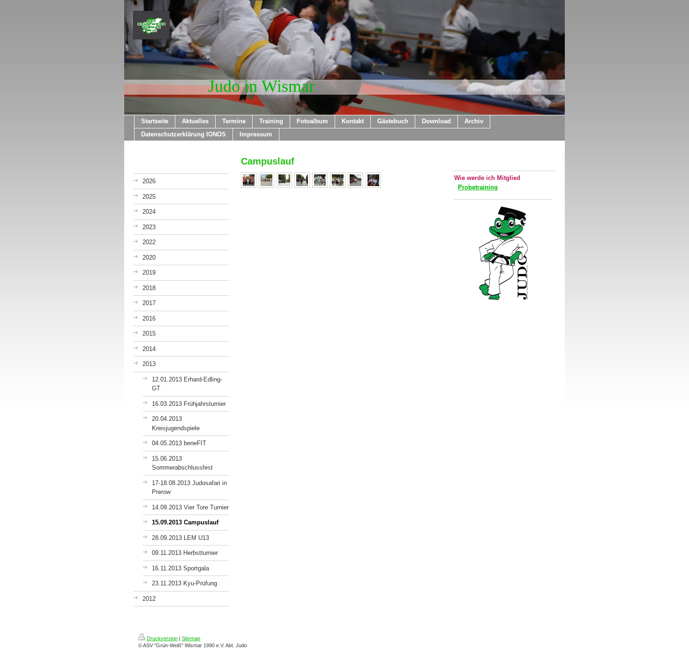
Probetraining (478, 187)
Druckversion (162, 638)
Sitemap (191, 638)
